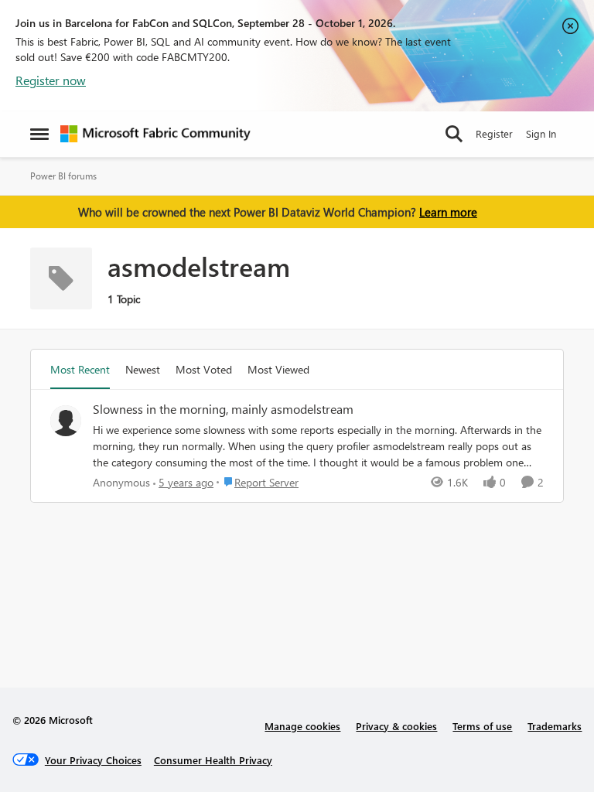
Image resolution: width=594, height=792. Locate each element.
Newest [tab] (142, 369)
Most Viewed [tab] (278, 369)
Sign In (541, 133)
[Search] (454, 134)
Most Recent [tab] (80, 369)
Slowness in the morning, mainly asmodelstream (223, 409)
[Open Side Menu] (39, 133)
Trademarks (554, 725)
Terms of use (482, 725)
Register (494, 133)
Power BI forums (63, 176)
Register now (50, 80)
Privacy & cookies (396, 725)
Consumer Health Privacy (213, 759)
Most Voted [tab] (204, 369)
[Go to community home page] (155, 133)
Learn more (448, 212)
